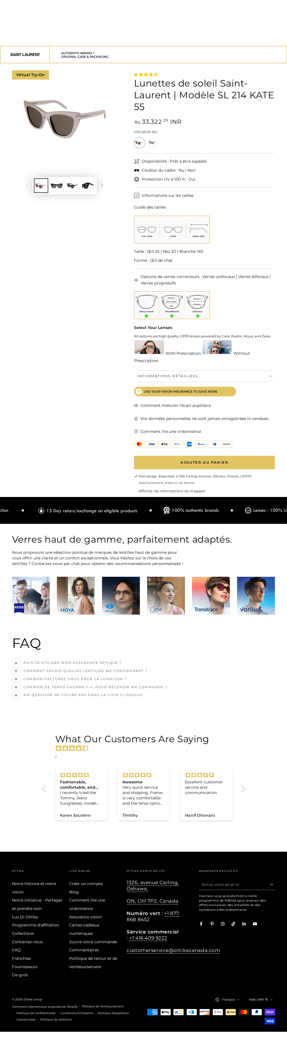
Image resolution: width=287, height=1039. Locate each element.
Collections (23, 933)
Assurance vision (85, 917)
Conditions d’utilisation (76, 1013)
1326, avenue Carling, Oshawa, (153, 885)
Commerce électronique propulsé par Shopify (44, 1006)
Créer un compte (86, 883)
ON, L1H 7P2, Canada (153, 901)
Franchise (21, 958)
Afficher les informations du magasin (172, 491)
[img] (146, 748)
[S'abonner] (272, 884)
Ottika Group (33, 999)
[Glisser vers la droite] (102, 185)
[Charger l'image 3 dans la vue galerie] (72, 185)
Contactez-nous (27, 942)
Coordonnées (26, 1019)
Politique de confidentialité (36, 1013)
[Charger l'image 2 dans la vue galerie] (57, 185)
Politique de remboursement (103, 1006)
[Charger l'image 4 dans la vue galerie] (88, 185)
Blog (74, 892)
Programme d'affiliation (35, 925)
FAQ (16, 950)
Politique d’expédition (113, 1013)
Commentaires (84, 950)
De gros (20, 975)
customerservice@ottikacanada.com (173, 950)
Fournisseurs (24, 967)
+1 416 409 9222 (148, 938)
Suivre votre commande (93, 942)
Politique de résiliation (56, 1019)
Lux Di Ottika (25, 917)
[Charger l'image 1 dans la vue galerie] (41, 185)
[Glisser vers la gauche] (27, 185)
